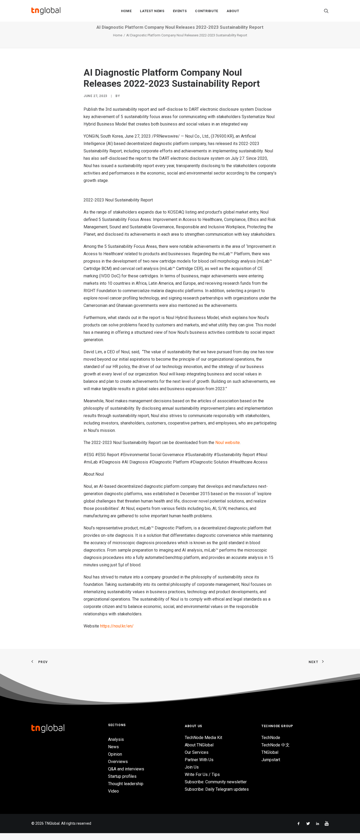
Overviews (118, 761)
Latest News (152, 11)
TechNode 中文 (275, 744)
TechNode (270, 737)
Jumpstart (270, 759)
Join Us (192, 767)
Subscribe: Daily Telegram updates (217, 789)
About (233, 11)
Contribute (206, 11)
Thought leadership (125, 783)
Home (126, 11)
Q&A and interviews (126, 768)
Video (113, 791)
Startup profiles (122, 776)
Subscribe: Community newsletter (216, 781)
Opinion (115, 754)
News (113, 746)
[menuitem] (126, 11)
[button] (326, 11)
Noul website (227, 442)
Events (180, 11)
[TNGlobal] (45, 11)
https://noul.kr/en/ (117, 626)
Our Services (196, 752)
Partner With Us (199, 759)
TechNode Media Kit (203, 737)
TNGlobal (269, 752)
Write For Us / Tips (202, 774)
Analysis (116, 739)
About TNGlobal (199, 744)
